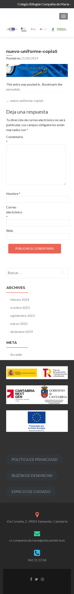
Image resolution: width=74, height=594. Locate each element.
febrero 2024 (19, 299)
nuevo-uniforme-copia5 (24, 100)
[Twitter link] (36, 579)
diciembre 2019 (21, 332)
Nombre (13, 193)
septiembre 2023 (22, 315)
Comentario (14, 139)
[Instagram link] (42, 579)
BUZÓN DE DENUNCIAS (32, 475)
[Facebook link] (31, 579)
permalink (13, 89)
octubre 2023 (20, 307)
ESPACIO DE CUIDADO (31, 491)
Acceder (16, 354)
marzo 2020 (18, 323)
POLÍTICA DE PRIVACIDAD (35, 459)
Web (9, 230)
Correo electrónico (14, 212)
